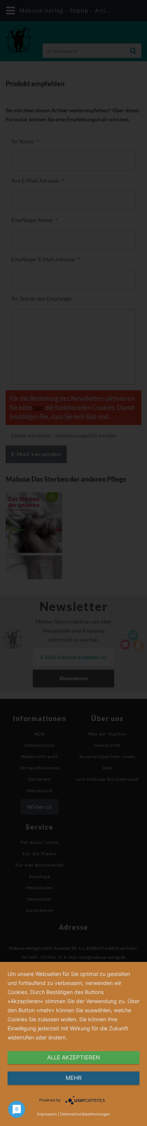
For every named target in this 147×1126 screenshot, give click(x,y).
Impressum (47, 1114)
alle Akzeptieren (73, 1057)
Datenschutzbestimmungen (85, 1114)
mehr (74, 1077)
